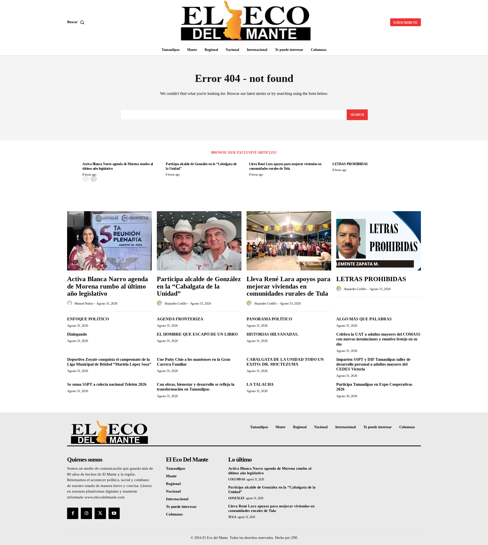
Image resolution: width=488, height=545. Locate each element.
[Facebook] (72, 513)
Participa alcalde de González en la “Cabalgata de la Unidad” (199, 286)
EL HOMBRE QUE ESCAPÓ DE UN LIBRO (197, 334)
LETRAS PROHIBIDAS (350, 164)
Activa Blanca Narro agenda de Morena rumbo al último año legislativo (107, 286)
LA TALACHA (260, 384)
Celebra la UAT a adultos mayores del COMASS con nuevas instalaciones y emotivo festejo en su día (378, 339)
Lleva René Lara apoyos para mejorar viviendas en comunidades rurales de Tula (288, 286)
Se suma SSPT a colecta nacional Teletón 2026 (106, 384)
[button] (76, 22)
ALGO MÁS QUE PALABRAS (364, 319)
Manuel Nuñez (83, 303)
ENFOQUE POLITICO (88, 319)
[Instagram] (86, 513)
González (236, 498)
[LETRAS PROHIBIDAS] (378, 240)
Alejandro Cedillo (175, 303)
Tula (232, 517)
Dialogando (77, 334)
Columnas (236, 479)
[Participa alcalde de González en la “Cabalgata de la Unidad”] (199, 240)
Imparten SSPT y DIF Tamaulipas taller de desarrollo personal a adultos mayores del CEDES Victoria (373, 364)
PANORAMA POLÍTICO (269, 319)
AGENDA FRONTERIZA (180, 319)
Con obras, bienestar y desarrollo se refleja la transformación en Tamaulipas (195, 386)
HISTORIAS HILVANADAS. (272, 334)
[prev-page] (85, 179)
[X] (100, 513)
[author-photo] (70, 303)
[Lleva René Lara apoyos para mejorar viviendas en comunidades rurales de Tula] (289, 240)
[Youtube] (114, 513)
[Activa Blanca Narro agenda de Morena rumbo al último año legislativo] (109, 240)
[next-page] (93, 179)
